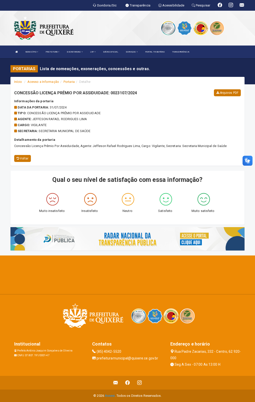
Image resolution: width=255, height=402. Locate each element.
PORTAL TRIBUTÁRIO (155, 52)
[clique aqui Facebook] (127, 382)
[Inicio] (16, 52)
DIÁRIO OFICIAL (110, 52)
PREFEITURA (52, 52)
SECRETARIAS (74, 52)
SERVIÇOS (131, 52)
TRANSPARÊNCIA (180, 52)
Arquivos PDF (228, 93)
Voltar (23, 158)
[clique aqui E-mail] (115, 382)
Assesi (110, 396)
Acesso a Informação (43, 82)
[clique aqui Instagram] (139, 382)
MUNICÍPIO (31, 52)
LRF (92, 52)
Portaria (69, 82)
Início (18, 82)
